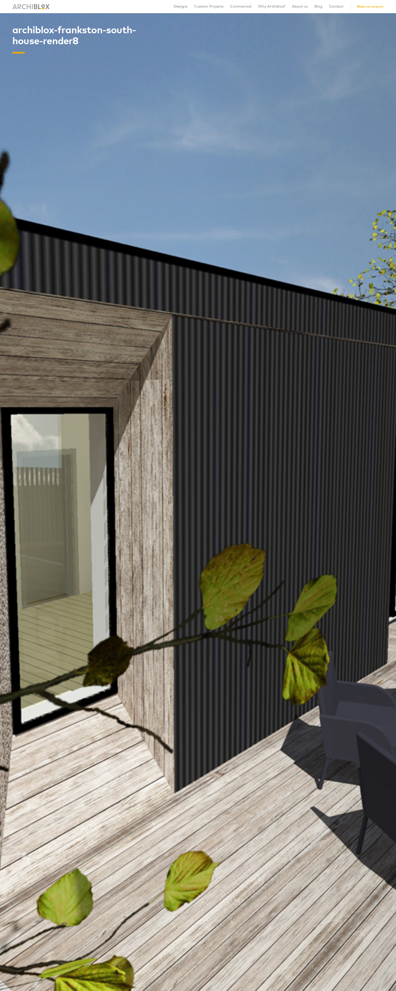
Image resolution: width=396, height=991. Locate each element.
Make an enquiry (370, 6)
